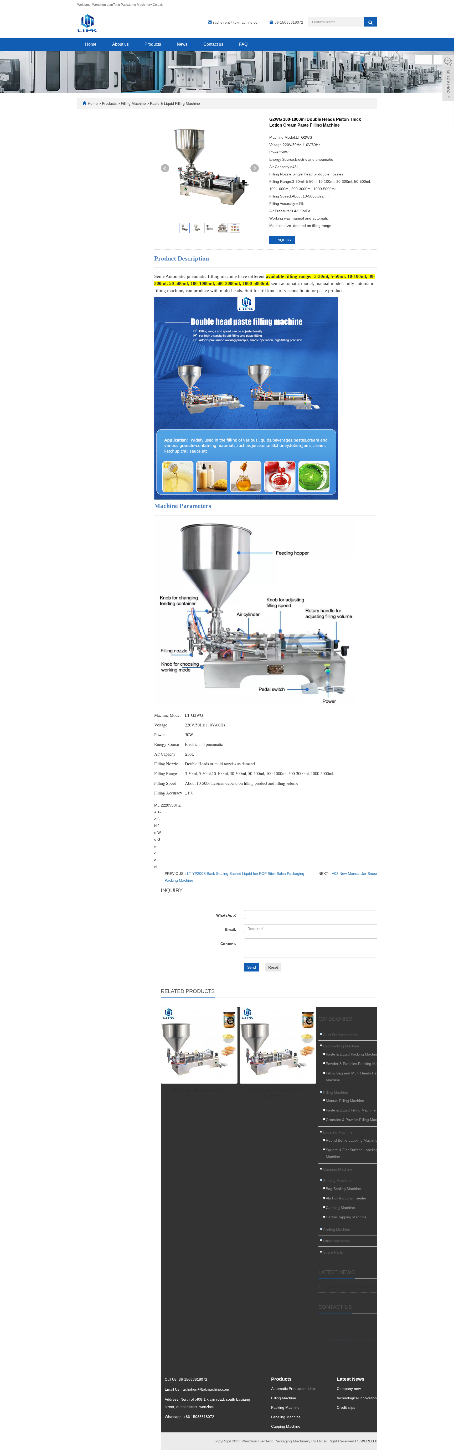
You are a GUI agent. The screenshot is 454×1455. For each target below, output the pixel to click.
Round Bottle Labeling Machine (352, 1140)
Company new (349, 1388)
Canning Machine (340, 1207)
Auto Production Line (340, 1035)
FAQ (243, 44)
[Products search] (370, 22)
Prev (165, 168)
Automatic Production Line (293, 1388)
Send (251, 967)
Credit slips (346, 1407)
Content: (228, 944)
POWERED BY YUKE (373, 1441)
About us (120, 44)
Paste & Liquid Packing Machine (352, 1054)
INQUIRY (283, 240)
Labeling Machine (338, 1132)
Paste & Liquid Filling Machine (174, 103)
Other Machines (336, 1241)
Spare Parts (333, 1252)
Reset (273, 967)
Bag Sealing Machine (343, 1189)
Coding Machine (336, 1230)
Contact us (213, 44)
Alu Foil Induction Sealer (346, 1198)
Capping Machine (337, 1169)
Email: (230, 929)
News (182, 44)
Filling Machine (133, 103)
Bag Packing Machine (341, 1046)
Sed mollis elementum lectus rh (348, 1287)
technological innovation (357, 1398)
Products (153, 44)
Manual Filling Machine (345, 1101)
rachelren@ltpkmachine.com (237, 22)
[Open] (448, 78)
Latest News (350, 1379)
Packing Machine (285, 1407)
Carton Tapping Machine (346, 1217)
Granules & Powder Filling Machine (355, 1120)
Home (90, 44)
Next (254, 168)
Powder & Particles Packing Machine (356, 1064)
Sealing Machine (337, 1180)
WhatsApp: (226, 915)
